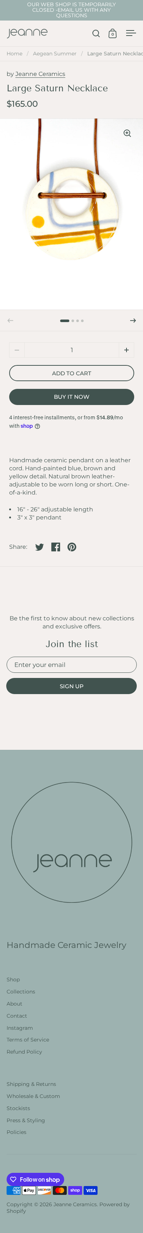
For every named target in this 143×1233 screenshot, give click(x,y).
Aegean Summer (55, 53)
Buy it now (71, 397)
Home (14, 53)
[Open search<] (96, 33)
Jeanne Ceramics (40, 73)
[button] (133, 320)
